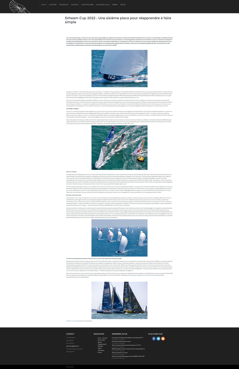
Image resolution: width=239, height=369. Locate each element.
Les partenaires (87, 5)
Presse (114, 5)
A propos (104, 338)
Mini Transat (101, 340)
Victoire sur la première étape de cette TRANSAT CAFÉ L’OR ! (128, 356)
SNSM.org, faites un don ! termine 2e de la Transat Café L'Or (128, 349)
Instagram (140, 275)
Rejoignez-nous (102, 5)
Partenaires (101, 350)
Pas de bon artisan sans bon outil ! (121, 341)
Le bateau (75, 5)
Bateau (100, 342)
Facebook (147, 275)
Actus (43, 5)
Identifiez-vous (70, 321)
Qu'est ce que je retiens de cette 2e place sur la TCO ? (126, 345)
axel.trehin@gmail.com (72, 346)
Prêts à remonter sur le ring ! (120, 352)
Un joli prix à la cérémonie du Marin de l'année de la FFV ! (127, 338)
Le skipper (52, 5)
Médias (122, 5)
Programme (63, 5)
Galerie (100, 348)
